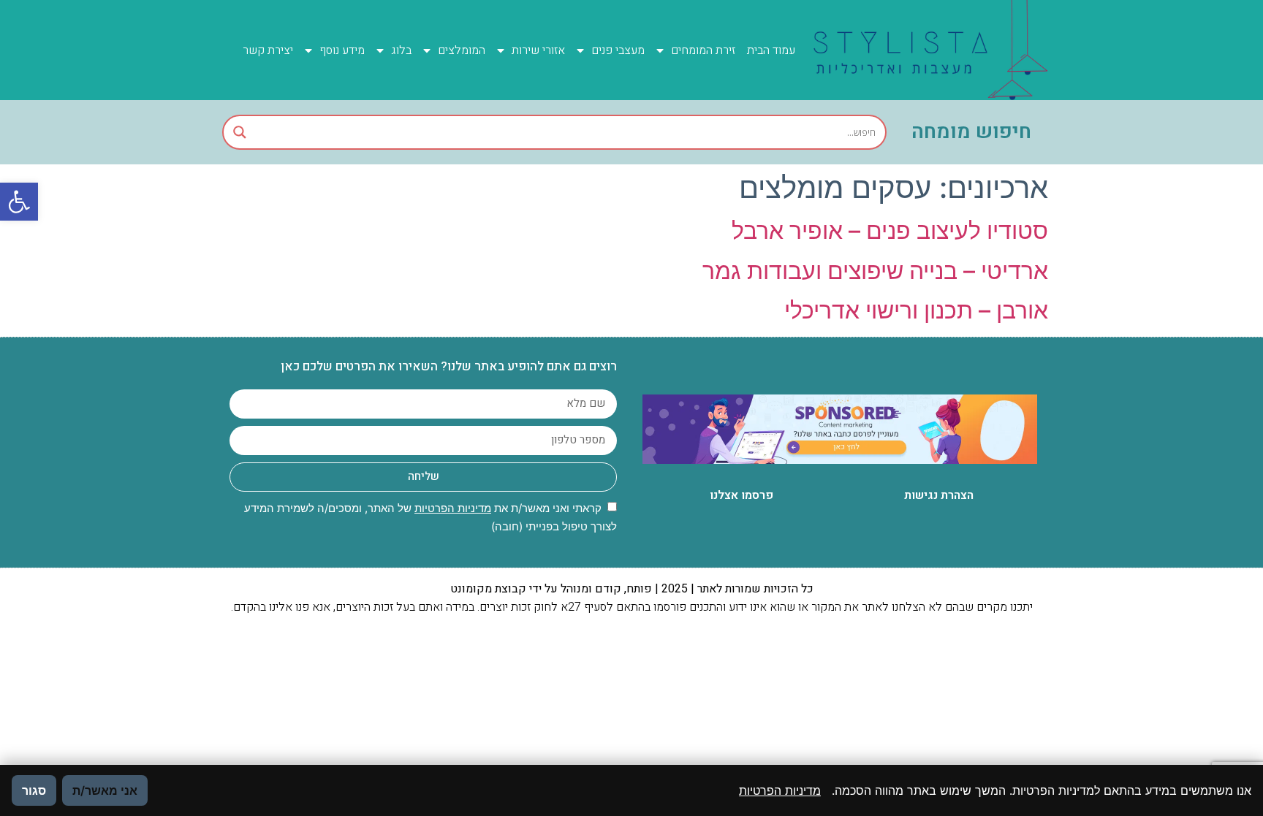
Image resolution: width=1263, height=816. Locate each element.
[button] (19, 202)
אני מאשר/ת (104, 790)
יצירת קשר (268, 50)
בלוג (401, 50)
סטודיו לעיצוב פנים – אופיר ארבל (890, 230)
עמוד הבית (771, 50)
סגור (34, 790)
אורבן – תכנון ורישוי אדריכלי (916, 310)
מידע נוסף (342, 50)
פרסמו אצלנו (741, 495)
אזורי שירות (538, 50)
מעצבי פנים (618, 50)
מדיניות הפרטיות (452, 508)
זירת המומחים (703, 50)
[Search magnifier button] (240, 132)
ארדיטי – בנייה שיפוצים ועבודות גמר (875, 270)
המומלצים (461, 50)
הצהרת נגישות (939, 495)
